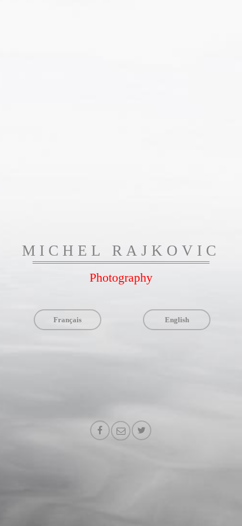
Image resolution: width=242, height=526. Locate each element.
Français (67, 319)
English (177, 319)
